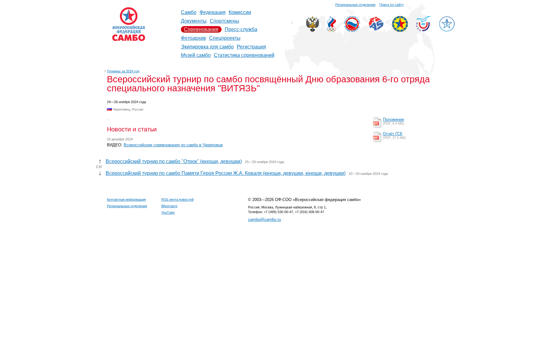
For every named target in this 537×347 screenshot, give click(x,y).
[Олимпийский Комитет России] (331, 30)
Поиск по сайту (391, 5)
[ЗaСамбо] (447, 30)
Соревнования (201, 29)
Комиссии (240, 12)
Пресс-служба (241, 29)
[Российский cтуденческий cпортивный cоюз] (423, 29)
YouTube (168, 212)
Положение (393, 119)
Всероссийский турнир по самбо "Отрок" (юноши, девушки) (174, 161)
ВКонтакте (169, 206)
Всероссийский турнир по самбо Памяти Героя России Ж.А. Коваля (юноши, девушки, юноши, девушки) (226, 173)
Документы (194, 21)
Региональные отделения (355, 5)
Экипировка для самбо (207, 46)
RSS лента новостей (177, 199)
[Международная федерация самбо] (376, 29)
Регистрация (251, 46)
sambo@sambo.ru (264, 219)
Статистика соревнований (244, 55)
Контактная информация (126, 199)
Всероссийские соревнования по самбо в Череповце (173, 145)
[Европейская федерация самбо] (400, 30)
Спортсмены (224, 21)
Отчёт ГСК (392, 133)
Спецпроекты (225, 38)
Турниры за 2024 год (123, 71)
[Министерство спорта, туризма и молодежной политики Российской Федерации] (312, 30)
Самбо (188, 12)
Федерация (213, 12)
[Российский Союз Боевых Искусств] (352, 30)
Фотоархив (193, 38)
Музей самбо (196, 55)
